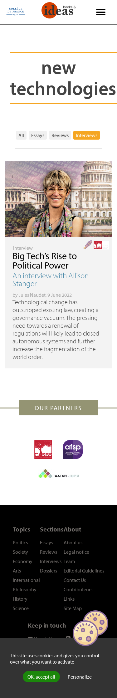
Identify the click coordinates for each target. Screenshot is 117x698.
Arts (17, 570)
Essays (37, 135)
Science (21, 608)
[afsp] (73, 449)
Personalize (80, 677)
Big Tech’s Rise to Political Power (44, 260)
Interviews (86, 135)
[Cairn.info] (58, 473)
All (21, 135)
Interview (23, 248)
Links (69, 599)
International (26, 580)
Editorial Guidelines (84, 570)
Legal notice (76, 552)
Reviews (60, 135)
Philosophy (25, 589)
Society (20, 552)
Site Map (73, 608)
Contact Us (75, 580)
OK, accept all (41, 677)
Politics (20, 542)
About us (73, 542)
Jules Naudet (32, 295)
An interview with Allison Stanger (50, 279)
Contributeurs (78, 589)
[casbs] (43, 449)
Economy (22, 561)
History (20, 599)
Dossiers (48, 570)
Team (69, 561)
